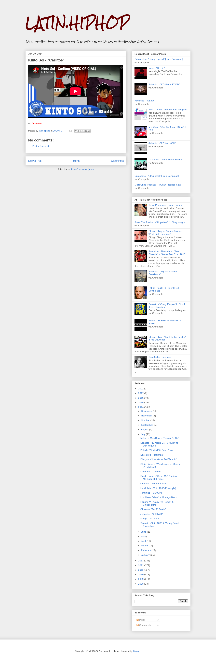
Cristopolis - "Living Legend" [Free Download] (158, 59)
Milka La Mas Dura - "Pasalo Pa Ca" (159, 438)
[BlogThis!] (79, 131)
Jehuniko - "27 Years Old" (162, 143)
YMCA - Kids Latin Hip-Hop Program (167, 109)
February (146, 550)
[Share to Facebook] (85, 131)
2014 (141, 407)
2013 (141, 560)
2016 (141, 398)
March (144, 545)
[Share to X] (82, 131)
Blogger (136, 651)
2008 (141, 583)
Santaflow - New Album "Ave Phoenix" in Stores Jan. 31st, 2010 (166, 253)
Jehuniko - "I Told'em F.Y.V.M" (164, 84)
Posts (142, 619)
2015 (141, 402)
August (145, 429)
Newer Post (35, 160)
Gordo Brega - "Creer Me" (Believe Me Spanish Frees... (159, 477)
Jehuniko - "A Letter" (145, 100)
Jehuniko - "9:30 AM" (151, 492)
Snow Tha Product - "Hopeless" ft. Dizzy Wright (159, 222)
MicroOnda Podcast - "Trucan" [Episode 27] (157, 184)
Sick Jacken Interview (159, 357)
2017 (141, 393)
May (143, 536)
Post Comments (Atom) (82, 169)
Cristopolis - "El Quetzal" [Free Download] (156, 176)
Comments (145, 625)
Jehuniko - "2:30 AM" (151, 514)
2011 (141, 570)
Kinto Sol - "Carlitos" (151, 471)
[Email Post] (70, 130)
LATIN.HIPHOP (77, 23)
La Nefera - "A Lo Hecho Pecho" (165, 159)
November (147, 415)
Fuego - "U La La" (150, 518)
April (143, 541)
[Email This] (76, 131)
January (145, 555)
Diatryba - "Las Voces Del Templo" (158, 459)
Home (76, 160)
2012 (141, 565)
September (147, 425)
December (147, 411)
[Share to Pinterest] (89, 131)
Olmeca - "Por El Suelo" (153, 509)
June (144, 531)
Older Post (117, 160)
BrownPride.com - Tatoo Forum (165, 205)
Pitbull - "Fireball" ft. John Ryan (156, 450)
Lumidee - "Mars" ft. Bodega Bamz (158, 497)
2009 (141, 579)
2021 (141, 388)
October (145, 420)
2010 (141, 574)
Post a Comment (40, 146)
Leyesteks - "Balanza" (152, 454)
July (143, 434)
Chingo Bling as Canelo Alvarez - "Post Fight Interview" (165, 232)
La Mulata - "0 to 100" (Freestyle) (158, 488)
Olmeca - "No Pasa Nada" (154, 483)
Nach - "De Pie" (156, 68)
